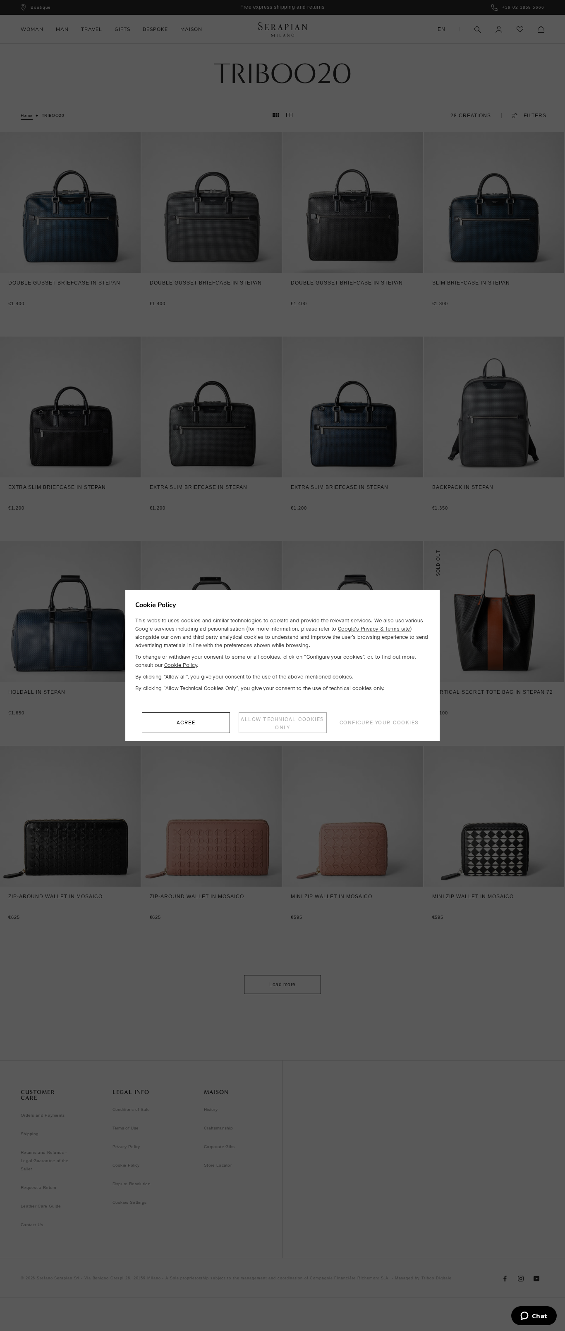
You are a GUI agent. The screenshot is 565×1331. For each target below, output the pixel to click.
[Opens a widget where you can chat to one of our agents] (534, 1316)
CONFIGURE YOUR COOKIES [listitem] (379, 722)
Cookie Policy (180, 665)
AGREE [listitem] (186, 722)
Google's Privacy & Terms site (374, 628)
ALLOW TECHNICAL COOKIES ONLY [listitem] (282, 723)
